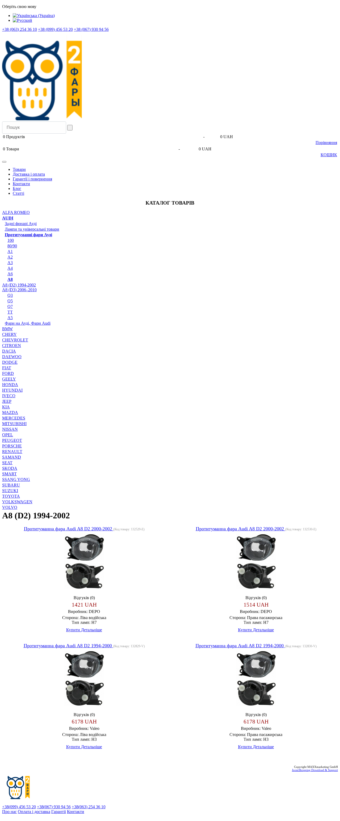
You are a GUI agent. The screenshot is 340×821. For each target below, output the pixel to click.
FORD (8, 373)
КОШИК (329, 155)
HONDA (10, 384)
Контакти (21, 183)
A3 (10, 262)
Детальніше (91, 630)
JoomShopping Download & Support (315, 770)
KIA (6, 407)
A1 (10, 251)
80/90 (12, 246)
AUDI (7, 218)
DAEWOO (12, 356)
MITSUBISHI (14, 423)
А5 (10, 317)
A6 (10, 274)
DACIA (9, 351)
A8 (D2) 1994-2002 (19, 285)
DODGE (10, 362)
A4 (10, 268)
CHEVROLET (15, 340)
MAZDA (10, 412)
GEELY (9, 379)
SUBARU (11, 485)
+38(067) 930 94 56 (54, 807)
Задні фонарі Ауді (21, 223)
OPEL (7, 435)
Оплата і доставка (34, 811)
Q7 (10, 306)
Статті (18, 193)
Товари (19, 169)
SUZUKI (10, 490)
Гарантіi (58, 811)
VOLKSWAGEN (17, 502)
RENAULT (12, 451)
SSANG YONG (16, 479)
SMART (9, 474)
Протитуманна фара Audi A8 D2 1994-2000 (68, 645)
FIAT (6, 368)
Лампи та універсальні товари (32, 229)
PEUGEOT (12, 440)
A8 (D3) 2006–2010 (19, 289)
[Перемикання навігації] (4, 162)
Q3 (10, 295)
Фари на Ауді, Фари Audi (27, 323)
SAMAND (11, 457)
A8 (10, 279)
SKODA (9, 468)
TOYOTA (11, 496)
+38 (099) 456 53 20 (55, 29)
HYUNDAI (12, 390)
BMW (7, 329)
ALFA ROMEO (16, 212)
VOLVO (9, 507)
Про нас (9, 811)
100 (10, 240)
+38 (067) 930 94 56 (91, 29)
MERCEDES (13, 418)
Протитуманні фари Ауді (28, 234)
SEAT (7, 462)
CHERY (9, 334)
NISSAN (10, 429)
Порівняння (326, 142)
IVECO (8, 395)
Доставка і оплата (29, 174)
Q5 (10, 301)
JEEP (6, 401)
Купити (73, 630)
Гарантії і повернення (32, 179)
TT (10, 312)
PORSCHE (12, 446)
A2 (10, 257)
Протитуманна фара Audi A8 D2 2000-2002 (68, 528)
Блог (17, 188)
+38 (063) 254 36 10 (19, 29)
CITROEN (11, 345)
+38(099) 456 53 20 (19, 807)
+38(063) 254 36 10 (88, 807)
